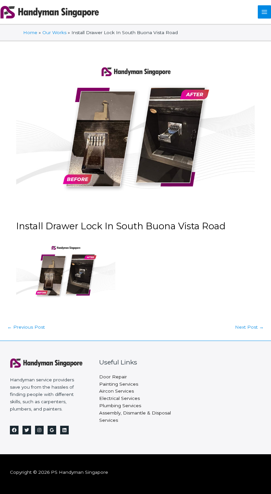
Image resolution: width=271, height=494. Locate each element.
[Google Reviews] (52, 430)
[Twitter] (26, 430)
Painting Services (118, 384)
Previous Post (26, 327)
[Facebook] (14, 430)
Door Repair (113, 376)
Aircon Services (116, 391)
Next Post (249, 327)
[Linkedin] (64, 430)
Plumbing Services (120, 405)
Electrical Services (119, 398)
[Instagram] (39, 430)
